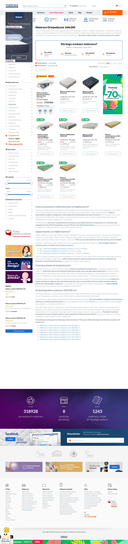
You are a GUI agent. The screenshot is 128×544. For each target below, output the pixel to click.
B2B (7, 510)
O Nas (8, 489)
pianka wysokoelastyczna (17, 215)
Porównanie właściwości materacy (93, 500)
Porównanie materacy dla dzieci (92, 502)
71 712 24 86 (90, 516)
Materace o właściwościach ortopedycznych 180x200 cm (60, 339)
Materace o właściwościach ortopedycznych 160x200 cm (60, 337)
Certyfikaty (8, 502)
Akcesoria (40, 12)
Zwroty (7, 504)
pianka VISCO (13, 203)
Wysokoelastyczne (14, 120)
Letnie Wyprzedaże (56, 12)
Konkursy (8, 518)
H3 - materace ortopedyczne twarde (53, 251)
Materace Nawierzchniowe (29, 504)
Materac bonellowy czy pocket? (68, 502)
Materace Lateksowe (27, 500)
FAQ (86, 489)
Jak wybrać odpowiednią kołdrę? (68, 512)
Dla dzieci (11, 117)
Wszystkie (12, 86)
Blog (79, 12)
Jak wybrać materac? (65, 496)
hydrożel (11, 218)
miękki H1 (11, 64)
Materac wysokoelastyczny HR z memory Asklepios (45, 179)
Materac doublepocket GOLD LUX (67, 135)
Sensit (115, 284)
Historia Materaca (64, 504)
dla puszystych (13, 153)
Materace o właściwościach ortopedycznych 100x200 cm (60, 330)
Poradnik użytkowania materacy (68, 492)
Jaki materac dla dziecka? (90, 496)
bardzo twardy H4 (14, 74)
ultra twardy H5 (13, 77)
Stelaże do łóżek (46, 506)
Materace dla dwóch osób (91, 504)
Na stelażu (12, 129)
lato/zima (11, 159)
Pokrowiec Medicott (47, 500)
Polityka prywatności (11, 494)
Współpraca (9, 508)
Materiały (45, 502)
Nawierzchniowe (14, 126)
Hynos (85, 248)
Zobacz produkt (68, 110)
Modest (91, 302)
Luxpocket (12, 98)
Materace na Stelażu (27, 506)
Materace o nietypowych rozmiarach (69, 500)
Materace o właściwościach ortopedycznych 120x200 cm (60, 332)
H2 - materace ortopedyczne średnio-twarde (56, 248)
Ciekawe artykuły (66, 489)
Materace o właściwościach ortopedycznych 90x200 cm (60, 328)
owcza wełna (12, 206)
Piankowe (11, 111)
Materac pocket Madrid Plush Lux (88, 92)
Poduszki (44, 508)
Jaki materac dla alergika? (90, 506)
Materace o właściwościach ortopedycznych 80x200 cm (60, 325)
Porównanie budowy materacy (92, 498)
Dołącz (10, 439)
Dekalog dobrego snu (65, 506)
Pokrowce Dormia (47, 494)
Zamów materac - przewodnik (92, 492)
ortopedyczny (13, 165)
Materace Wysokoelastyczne (29, 502)
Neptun (87, 253)
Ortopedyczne (13, 135)
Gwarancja (8, 500)
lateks (10, 212)
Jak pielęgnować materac (66, 508)
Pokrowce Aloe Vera (47, 492)
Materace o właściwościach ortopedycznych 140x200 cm (60, 335)
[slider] (6, 183)
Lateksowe (12, 123)
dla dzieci (11, 168)
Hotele (7, 512)
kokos (10, 209)
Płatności (8, 498)
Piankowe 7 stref (14, 114)
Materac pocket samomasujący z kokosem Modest (43, 136)
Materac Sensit (26, 492)
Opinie (70, 12)
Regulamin (8, 492)
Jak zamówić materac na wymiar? (93, 494)
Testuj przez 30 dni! (11, 520)
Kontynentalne (13, 132)
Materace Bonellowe (27, 496)
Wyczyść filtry (42, 69)
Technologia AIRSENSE (66, 514)
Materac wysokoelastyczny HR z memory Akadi (112, 136)
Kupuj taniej (87, 508)
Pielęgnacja (45, 504)
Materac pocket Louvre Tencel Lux (67, 92)
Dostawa (8, 496)
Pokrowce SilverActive (48, 498)
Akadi (119, 302)
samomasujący (13, 171)
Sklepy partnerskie (112, 494)
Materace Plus (13, 108)
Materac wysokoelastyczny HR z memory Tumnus (67, 179)
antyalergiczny (13, 162)
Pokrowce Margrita (47, 496)
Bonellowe (12, 95)
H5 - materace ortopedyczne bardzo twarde (55, 253)
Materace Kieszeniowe (28, 498)
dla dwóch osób (13, 156)
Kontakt (89, 12)
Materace (25, 489)
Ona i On (11, 101)
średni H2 (11, 68)
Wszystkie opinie (19, 331)
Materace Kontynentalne (28, 508)
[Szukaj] (65, 6)
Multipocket (12, 92)
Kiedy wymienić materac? (66, 494)
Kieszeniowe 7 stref (15, 89)
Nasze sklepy (112, 489)
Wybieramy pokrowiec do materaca (69, 498)
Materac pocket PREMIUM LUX (88, 135)
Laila (79, 251)
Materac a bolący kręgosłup (67, 510)
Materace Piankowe (27, 494)
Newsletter (8, 514)
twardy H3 (12, 71)
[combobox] (110, 67)
